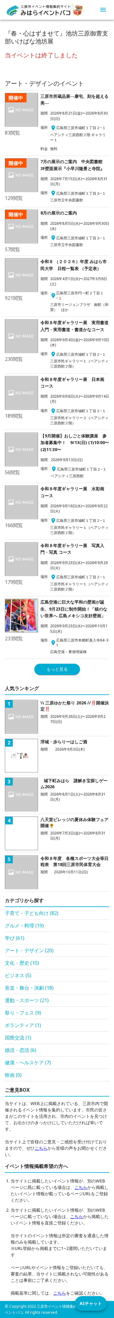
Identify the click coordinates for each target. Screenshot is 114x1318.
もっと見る (57, 669)
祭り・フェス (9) (23, 1012)
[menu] (103, 10)
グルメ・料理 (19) (24, 925)
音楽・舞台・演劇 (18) (29, 987)
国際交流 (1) (18, 1037)
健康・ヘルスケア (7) (28, 1062)
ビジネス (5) (18, 975)
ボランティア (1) (23, 1025)
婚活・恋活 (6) (20, 1050)
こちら (41, 1148)
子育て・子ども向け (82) (31, 913)
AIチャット (91, 1303)
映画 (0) (13, 1075)
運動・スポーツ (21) (27, 1000)
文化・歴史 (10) (22, 963)
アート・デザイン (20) (29, 950)
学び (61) (14, 938)
